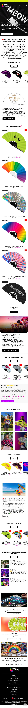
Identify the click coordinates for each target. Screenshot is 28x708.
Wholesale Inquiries (14, 678)
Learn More (5, 516)
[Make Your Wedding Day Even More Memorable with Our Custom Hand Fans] (5, 564)
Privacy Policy (14, 694)
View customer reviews (7, 401)
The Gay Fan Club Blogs (14, 683)
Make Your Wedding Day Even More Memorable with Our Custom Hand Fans (18, 563)
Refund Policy (14, 691)
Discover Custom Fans (10, 350)
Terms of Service (14, 692)
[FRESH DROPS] (14, 624)
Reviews (14, 682)
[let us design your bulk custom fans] (14, 649)
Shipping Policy (14, 689)
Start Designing (9, 118)
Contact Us (14, 676)
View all (13, 66)
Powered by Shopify (14, 704)
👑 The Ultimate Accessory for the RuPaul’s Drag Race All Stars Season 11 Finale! (18, 572)
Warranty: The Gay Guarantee (14, 687)
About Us (14, 675)
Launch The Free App (14, 613)
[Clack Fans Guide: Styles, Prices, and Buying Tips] (5, 582)
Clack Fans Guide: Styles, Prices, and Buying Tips (18, 580)
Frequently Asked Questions (14, 680)
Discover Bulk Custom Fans (14, 664)
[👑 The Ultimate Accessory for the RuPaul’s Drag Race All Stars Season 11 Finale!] (5, 573)
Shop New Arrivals (14, 638)
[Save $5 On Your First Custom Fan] (14, 600)
